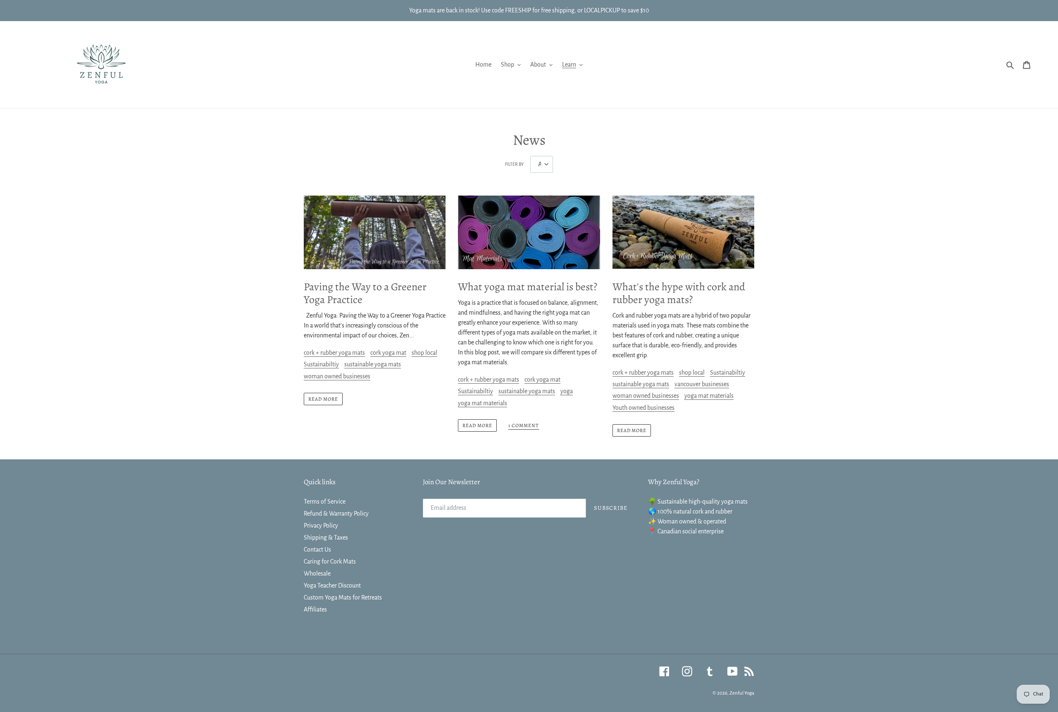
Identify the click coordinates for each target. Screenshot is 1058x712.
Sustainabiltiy (321, 364)
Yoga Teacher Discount (332, 585)
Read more (323, 399)
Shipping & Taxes (326, 537)
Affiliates (315, 609)
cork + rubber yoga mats (334, 352)
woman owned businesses (337, 376)
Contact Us (317, 549)
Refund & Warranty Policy (336, 513)
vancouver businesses (701, 384)
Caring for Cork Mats (330, 561)
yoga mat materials (482, 403)
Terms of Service (325, 501)
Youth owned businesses (643, 407)
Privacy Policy (321, 525)
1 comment (523, 426)
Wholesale (317, 573)
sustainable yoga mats (372, 364)
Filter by (514, 164)
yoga (566, 391)
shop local (424, 352)
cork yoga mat (388, 352)
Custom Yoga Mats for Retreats (343, 597)
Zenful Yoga (741, 693)
